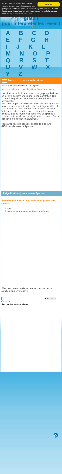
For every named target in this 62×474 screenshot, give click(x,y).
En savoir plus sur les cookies (21, 13)
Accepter (48, 4)
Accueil (4, 86)
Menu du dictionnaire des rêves (25, 80)
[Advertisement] (31, 159)
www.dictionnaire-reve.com (31, 27)
